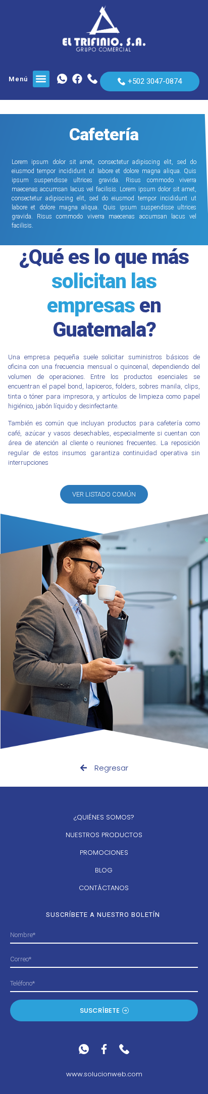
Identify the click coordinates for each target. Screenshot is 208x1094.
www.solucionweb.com (104, 1074)
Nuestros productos (104, 835)
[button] (41, 79)
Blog (104, 870)
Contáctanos (104, 888)
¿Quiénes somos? (104, 817)
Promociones (104, 852)
